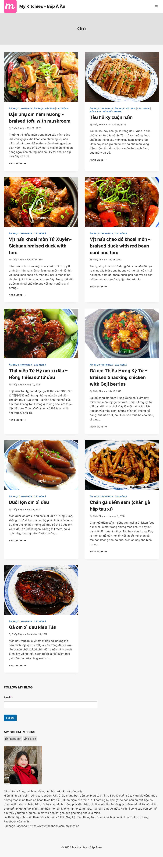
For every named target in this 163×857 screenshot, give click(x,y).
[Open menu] (156, 6)
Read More (17, 163)
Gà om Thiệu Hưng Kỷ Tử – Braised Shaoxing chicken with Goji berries (118, 377)
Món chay (95, 111)
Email (8, 697)
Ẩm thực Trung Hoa (20, 108)
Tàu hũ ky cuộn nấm (111, 117)
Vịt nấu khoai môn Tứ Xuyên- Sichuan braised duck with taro (40, 245)
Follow (10, 717)
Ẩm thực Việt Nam (44, 108)
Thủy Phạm (18, 128)
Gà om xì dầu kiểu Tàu (32, 627)
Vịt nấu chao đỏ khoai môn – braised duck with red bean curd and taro (120, 245)
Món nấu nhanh (112, 111)
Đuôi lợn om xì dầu (29, 502)
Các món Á (63, 108)
